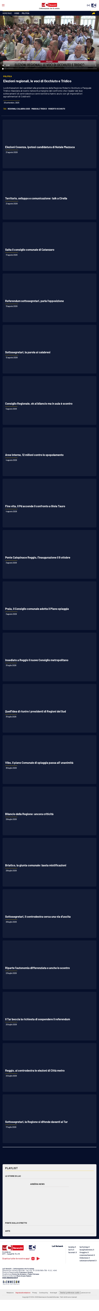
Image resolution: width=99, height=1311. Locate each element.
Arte (7, 1231)
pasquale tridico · (39, 109)
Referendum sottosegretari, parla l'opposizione (34, 301)
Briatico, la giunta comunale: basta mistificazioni (35, 865)
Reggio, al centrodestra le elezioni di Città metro (35, 1070)
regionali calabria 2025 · (19, 109)
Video (16, 13)
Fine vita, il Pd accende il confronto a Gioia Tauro (35, 506)
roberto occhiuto (56, 109)
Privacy (34, 1293)
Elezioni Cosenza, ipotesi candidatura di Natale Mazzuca (40, 147)
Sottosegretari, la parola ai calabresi (27, 352)
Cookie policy (43, 1293)
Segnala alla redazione (22, 1293)
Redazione (10, 1293)
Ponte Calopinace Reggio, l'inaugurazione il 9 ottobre (37, 557)
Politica (25, 13)
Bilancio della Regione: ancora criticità (29, 814)
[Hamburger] (3, 5)
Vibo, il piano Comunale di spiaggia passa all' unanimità (39, 762)
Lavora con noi (85, 1293)
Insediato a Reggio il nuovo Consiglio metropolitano (36, 660)
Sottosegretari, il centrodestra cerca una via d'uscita (38, 916)
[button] (93, 13)
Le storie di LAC (13, 1176)
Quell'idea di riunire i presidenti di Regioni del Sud (35, 711)
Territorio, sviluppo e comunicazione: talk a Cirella (36, 198)
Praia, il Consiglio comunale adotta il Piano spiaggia (37, 608)
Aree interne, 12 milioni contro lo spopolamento (34, 454)
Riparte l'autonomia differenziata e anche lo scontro (37, 967)
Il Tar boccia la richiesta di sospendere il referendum (37, 1019)
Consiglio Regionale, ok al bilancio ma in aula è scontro (38, 403)
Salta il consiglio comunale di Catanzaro (29, 249)
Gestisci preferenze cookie (70, 1293)
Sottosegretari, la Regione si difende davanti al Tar (36, 1121)
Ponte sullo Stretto (16, 1223)
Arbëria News (37, 1184)
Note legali (53, 1293)
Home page (7, 13)
